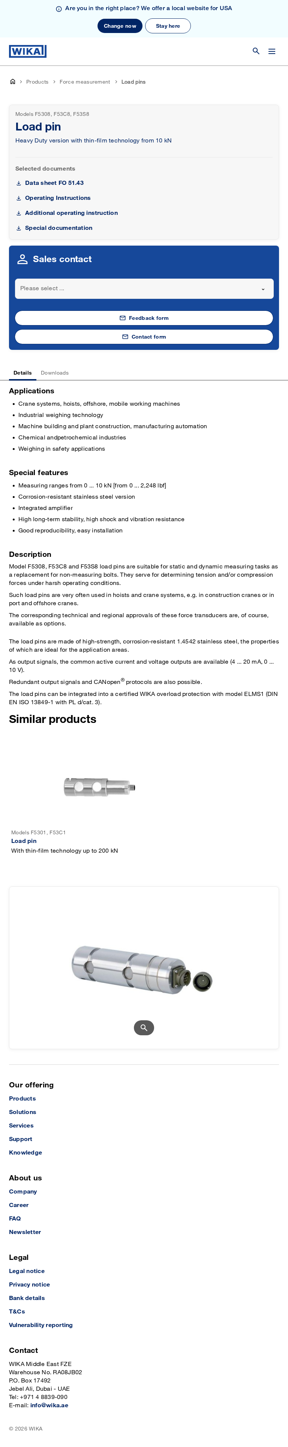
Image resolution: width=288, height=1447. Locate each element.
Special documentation (58, 228)
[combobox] (144, 289)
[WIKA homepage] (27, 51)
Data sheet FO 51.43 (54, 183)
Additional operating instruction (71, 213)
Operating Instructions (58, 198)
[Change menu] (272, 51)
